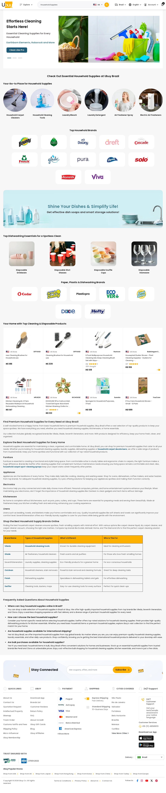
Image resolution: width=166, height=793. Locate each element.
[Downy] (83, 142)
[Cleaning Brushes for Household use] (63, 340)
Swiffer (8, 586)
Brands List (35, 702)
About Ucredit (37, 720)
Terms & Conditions (62, 781)
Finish (7, 578)
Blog (32, 729)
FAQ (32, 715)
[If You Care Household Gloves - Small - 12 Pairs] (143, 385)
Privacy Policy (81, 781)
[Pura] (83, 159)
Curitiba (115, 729)
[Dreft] (112, 142)
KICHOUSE (76, 397)
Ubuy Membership (11, 737)
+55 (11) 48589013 (150, 726)
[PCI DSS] (9, 761)
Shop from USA (9, 774)
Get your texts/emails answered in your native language (152, 713)
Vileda (8, 546)
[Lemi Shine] (141, 294)
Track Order (9, 720)
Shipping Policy (10, 729)
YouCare (156, 397)
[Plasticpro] (83, 294)
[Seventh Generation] (54, 142)
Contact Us (8, 702)
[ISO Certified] (29, 760)
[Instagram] (142, 781)
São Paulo (116, 698)
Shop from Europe (140, 774)
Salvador (116, 706)
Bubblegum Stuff (153, 352)
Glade (8, 554)
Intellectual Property (13, 711)
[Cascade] (141, 142)
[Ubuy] (7, 4)
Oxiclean (9, 570)
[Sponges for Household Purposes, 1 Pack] (103, 385)
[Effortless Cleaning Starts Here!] (109, 39)
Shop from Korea (84, 774)
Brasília (115, 720)
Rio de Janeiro (118, 702)
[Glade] (54, 159)
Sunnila (117, 397)
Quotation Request (12, 706)
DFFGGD (37, 352)
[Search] (106, 4)
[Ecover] (112, 294)
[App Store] (146, 739)
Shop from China (103, 774)
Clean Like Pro (16, 50)
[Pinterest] (156, 781)
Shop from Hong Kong (63, 774)
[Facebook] (138, 781)
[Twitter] (152, 781)
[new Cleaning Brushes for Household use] (23, 340)
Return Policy (36, 711)
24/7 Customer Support (151, 701)
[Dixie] (68, 311)
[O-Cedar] (25, 294)
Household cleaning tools (37, 546)
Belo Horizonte (118, 715)
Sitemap (7, 715)
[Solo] (141, 159)
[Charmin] (112, 159)
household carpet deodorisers (112, 449)
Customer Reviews (39, 706)
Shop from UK (26, 774)
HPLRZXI (37, 397)
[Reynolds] (68, 177)
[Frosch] (25, 159)
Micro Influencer (11, 733)
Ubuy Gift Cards (38, 724)
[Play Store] (146, 746)
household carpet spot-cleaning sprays (22, 466)
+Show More (63, 733)
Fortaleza (116, 711)
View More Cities (120, 733)
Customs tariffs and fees (15, 724)
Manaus (115, 724)
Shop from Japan (43, 774)
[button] (120, 4)
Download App (37, 698)
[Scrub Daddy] (54, 294)
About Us (7, 698)
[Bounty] (25, 142)
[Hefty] (98, 311)
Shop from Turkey (121, 774)
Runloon (117, 352)
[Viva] (98, 177)
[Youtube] (147, 781)
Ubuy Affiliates (37, 733)
